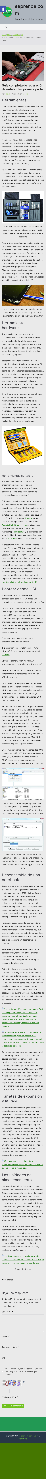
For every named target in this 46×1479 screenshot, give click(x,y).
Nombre (6, 1336)
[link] (3, 9)
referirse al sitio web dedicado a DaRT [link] (19, 582)
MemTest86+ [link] (18, 532)
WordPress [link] (23, 1439)
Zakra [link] (36, 1436)
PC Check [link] (12, 538)
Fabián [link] (7, 94)
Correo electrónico (10, 1347)
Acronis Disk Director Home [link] (14, 525)
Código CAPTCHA (9, 1397)
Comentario (7, 1312)
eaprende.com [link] (26, 1436)
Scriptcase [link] (8, 1280)
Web (3, 1358)
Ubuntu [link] (28, 518)
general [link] (25, 94)
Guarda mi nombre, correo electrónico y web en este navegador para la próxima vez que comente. (23, 1372)
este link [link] (5, 654)
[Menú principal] (6, 27)
